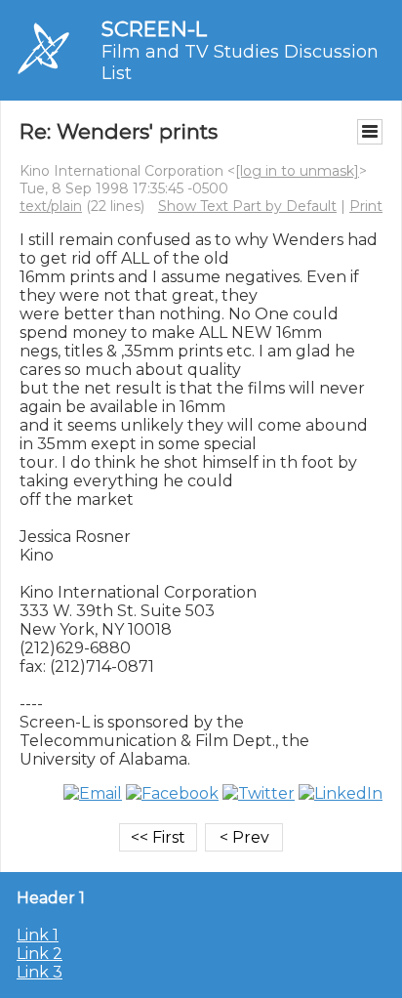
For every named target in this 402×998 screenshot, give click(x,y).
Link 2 (39, 953)
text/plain (51, 206)
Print (365, 206)
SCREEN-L (154, 29)
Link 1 (38, 935)
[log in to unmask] (297, 171)
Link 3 (39, 972)
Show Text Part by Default (247, 206)
